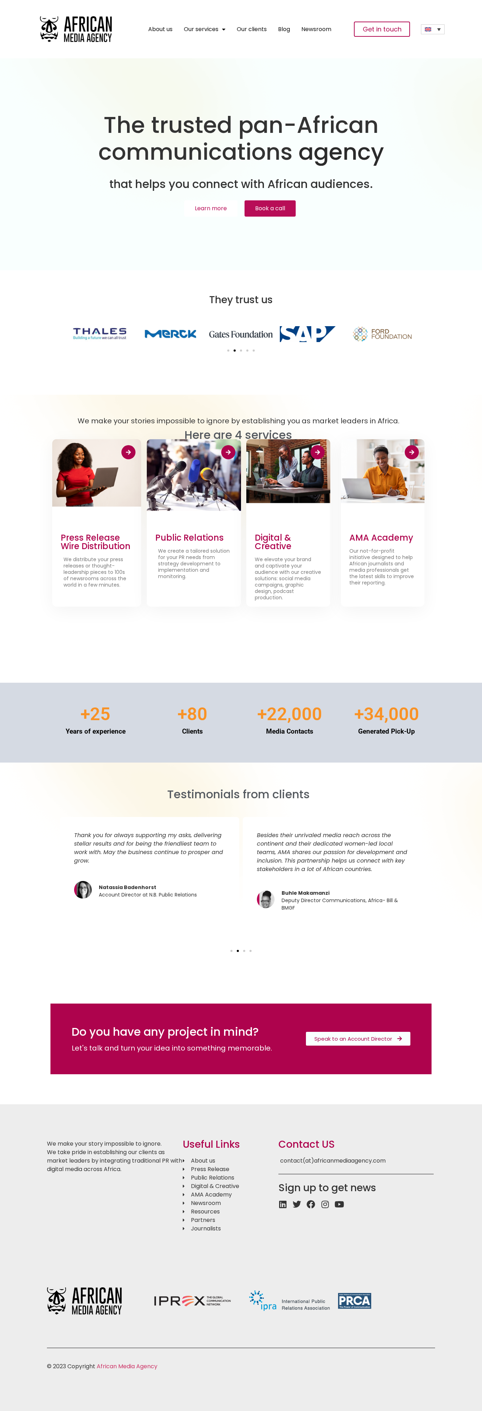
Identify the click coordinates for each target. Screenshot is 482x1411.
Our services (201, 29)
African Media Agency (127, 1366)
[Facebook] (311, 1204)
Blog (284, 29)
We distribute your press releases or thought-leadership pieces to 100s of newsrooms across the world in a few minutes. (95, 572)
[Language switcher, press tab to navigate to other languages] (433, 29)
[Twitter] (297, 1204)
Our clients (252, 29)
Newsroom (316, 29)
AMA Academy (381, 537)
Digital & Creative (273, 542)
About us (160, 29)
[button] (228, 350)
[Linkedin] (282, 1204)
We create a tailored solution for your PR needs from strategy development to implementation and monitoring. (194, 563)
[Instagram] (325, 1204)
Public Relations (189, 537)
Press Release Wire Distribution (96, 542)
